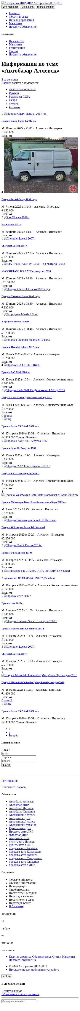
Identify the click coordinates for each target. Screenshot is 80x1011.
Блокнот (14, 13)
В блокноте (16, 906)
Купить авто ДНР (20, 828)
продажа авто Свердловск (25, 858)
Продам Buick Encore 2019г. (16, 552)
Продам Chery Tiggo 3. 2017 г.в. (18, 120)
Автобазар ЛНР (19, 804)
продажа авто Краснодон (25, 851)
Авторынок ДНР (19, 818)
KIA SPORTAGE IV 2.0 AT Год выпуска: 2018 (26, 271)
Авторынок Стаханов (22, 824)
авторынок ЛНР (19, 838)
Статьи (13, 51)
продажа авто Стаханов (24, 861)
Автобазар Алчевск (21, 801)
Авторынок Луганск (22, 821)
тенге (13, 103)
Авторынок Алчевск (22, 814)
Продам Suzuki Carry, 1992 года (19, 199)
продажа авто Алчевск (23, 848)
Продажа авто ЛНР (21, 831)
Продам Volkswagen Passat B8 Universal (23, 527)
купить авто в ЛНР (21, 844)
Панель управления (21, 20)
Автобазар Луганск (21, 808)
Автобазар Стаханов (22, 811)
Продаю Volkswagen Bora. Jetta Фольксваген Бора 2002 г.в (33, 502)
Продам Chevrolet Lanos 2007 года (20, 296)
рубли (14, 93)
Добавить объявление (22, 26)
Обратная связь (18, 16)
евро (13, 99)
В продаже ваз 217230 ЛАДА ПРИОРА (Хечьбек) (28, 578)
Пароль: (6, 757)
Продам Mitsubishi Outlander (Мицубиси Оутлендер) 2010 (32, 682)
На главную (16, 41)
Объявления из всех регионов (20, 994)
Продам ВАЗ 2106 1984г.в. (15, 372)
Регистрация (17, 47)
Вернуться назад (11, 990)
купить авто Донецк (22, 841)
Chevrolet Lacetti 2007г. (14, 245)
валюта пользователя (22, 89)
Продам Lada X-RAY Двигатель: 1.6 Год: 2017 (26, 397)
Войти (6, 764)
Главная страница (20, 956)
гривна (14, 107)
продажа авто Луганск (23, 854)
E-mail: (5, 749)
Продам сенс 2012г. (12, 603)
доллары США (19, 96)
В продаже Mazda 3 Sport (15, 321)
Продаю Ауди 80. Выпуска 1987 (18, 448)
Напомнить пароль (13, 787)
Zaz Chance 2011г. (11, 224)
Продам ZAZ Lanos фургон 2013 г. (20, 473)
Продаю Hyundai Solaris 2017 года (20, 347)
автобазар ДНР (18, 834)
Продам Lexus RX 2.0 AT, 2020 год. (20, 426)
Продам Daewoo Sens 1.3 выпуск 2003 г (22, 628)
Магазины (15, 23)
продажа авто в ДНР (22, 864)
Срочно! (6, 415)
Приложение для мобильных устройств (34, 969)
